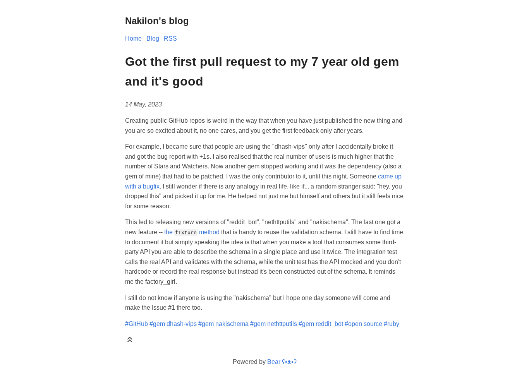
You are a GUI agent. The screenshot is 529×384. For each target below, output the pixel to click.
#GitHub (136, 324)
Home (133, 38)
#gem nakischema (223, 324)
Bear (282, 361)
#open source (363, 324)
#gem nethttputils (273, 324)
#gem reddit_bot (321, 324)
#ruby (391, 324)
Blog (152, 38)
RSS (170, 38)
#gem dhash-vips (173, 324)
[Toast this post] (129, 341)
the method (192, 232)
